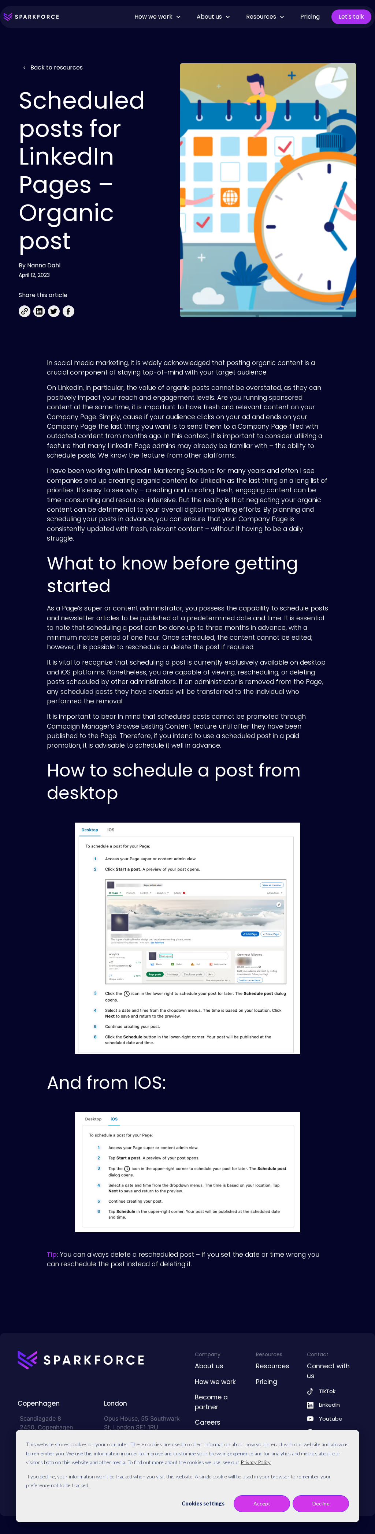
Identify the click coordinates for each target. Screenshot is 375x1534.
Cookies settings (203, 1503)
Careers (207, 1422)
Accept (261, 1503)
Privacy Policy (256, 1462)
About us (209, 1366)
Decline (321, 1503)
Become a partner (211, 1402)
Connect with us (328, 1371)
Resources (272, 1366)
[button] (158, 17)
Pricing (310, 16)
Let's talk (351, 16)
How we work (215, 1381)
